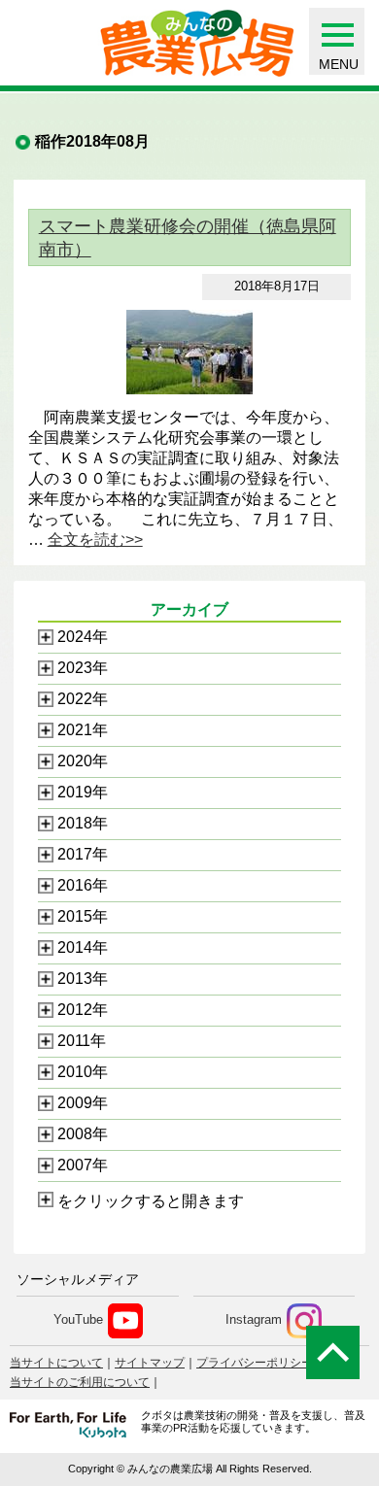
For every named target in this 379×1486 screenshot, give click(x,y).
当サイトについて (56, 1362)
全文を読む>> (95, 539)
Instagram (253, 1320)
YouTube (78, 1320)
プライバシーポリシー (254, 1362)
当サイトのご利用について (80, 1382)
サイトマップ (150, 1362)
